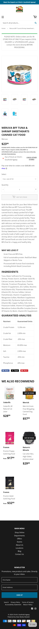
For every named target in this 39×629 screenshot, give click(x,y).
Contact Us (19, 554)
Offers (19, 539)
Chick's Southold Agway (21, 615)
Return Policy (27, 605)
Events (19, 542)
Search (6, 602)
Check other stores (32, 158)
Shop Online (19, 532)
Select (4, 174)
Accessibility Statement (13, 605)
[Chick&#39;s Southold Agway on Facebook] (32, 609)
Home (3, 28)
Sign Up (20, 595)
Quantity (5, 185)
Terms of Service (27, 602)
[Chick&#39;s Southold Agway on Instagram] (35, 609)
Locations (19, 548)
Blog (19, 551)
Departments (19, 535)
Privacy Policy (15, 602)
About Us (19, 545)
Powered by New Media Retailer (19, 617)
